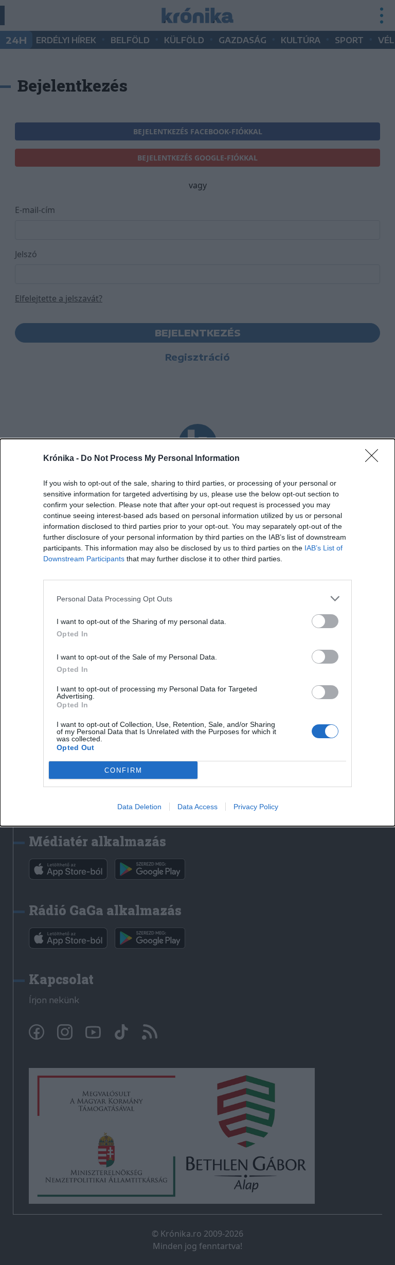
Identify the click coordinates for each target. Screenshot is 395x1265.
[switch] (325, 621)
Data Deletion (139, 807)
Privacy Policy (256, 807)
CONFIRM (123, 770)
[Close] (375, 459)
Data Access (197, 807)
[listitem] (197, 598)
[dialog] (197, 632)
